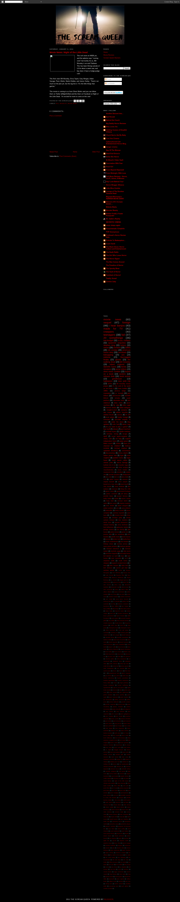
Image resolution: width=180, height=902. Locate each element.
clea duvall (107, 486)
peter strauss (107, 795)
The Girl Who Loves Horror (116, 255)
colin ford (115, 424)
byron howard (121, 615)
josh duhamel (117, 721)
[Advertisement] (68, 133)
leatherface (126, 539)
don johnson (127, 656)
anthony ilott (107, 601)
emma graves (125, 666)
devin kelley (108, 651)
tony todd (125, 477)
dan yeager (116, 635)
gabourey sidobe (122, 527)
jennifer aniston (125, 702)
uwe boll (112, 869)
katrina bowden (107, 733)
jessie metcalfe (116, 709)
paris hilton (106, 788)
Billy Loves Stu (112, 127)
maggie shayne (118, 749)
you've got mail (121, 568)
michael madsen (120, 448)
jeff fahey (124, 493)
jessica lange (120, 391)
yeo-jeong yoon (114, 886)
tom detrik (123, 862)
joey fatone (109, 711)
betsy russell (119, 510)
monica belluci (113, 773)
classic (119, 415)
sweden (107, 848)
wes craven (107, 412)
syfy (113, 848)
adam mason (114, 479)
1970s (110, 384)
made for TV (113, 328)
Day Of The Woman (113, 150)
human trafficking (123, 685)
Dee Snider (110, 505)
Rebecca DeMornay (117, 577)
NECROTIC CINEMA (113, 222)
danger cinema (111, 147)
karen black (127, 723)
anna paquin (122, 481)
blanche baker (119, 611)
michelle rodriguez (111, 771)
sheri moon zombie (111, 371)
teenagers (109, 334)
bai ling (113, 604)
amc (117, 508)
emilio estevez (113, 663)
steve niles (117, 843)
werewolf (111, 879)
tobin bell (124, 565)
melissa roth (106, 764)
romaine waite (119, 812)
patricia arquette (124, 788)
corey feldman (120, 486)
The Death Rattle (112, 252)
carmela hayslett (118, 513)
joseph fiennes (122, 496)
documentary (110, 453)
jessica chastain (118, 706)
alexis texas (125, 587)
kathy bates (107, 498)
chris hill (122, 625)
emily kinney (106, 666)
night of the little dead (121, 781)
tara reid (108, 477)
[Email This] (75, 101)
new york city (124, 381)
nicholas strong (112, 434)
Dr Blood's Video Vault (114, 160)
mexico (115, 764)
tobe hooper (114, 565)
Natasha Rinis (120, 575)
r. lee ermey (117, 800)
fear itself (106, 429)
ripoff (105, 436)
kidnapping (108, 355)
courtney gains (124, 632)
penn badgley (114, 792)
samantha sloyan (125, 824)
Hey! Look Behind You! (114, 182)
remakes (107, 369)
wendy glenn (118, 876)
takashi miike (120, 848)
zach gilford (124, 886)
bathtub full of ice (109, 465)
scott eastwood (115, 831)
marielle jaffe (119, 754)
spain (120, 838)
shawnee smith (108, 560)
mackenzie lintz (108, 472)
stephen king (109, 345)
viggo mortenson (119, 871)
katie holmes (124, 730)
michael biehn (122, 501)
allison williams (107, 592)
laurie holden (122, 470)
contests (105, 632)
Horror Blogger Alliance (115, 185)
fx (106, 673)
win (123, 355)
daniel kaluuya (126, 635)
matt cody (125, 757)
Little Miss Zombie (113, 188)
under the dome (117, 422)
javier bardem (124, 697)
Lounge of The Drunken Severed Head (115, 192)
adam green (124, 441)
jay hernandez (107, 699)
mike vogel (126, 405)
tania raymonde (115, 850)
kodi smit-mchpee (120, 737)
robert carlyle (109, 807)
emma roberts (123, 453)
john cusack (114, 714)
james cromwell (111, 493)
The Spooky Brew (112, 268)
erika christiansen (108, 668)
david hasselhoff (120, 644)
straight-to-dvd (112, 410)
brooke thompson (123, 613)
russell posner (114, 819)
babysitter (109, 510)
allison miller (124, 589)
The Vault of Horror (113, 272)
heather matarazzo (122, 680)
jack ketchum (125, 429)
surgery (120, 845)
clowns (118, 443)
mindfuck (120, 472)
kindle (116, 498)
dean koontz (121, 647)
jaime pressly (113, 692)
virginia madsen (125, 503)
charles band (119, 515)
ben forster (125, 606)
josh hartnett (126, 721)
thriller (105, 862)
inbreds (115, 429)
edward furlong (108, 525)
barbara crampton (123, 604)
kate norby (127, 725)
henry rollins (107, 682)
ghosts (118, 360)
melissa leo (125, 761)
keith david (118, 733)
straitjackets (126, 474)
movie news (72, 103)
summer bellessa (110, 845)
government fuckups (123, 491)
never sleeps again (113, 225)
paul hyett (115, 790)
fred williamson (108, 527)
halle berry (125, 675)
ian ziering (120, 529)
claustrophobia (108, 470)
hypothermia (106, 687)
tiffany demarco (113, 862)
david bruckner (124, 642)
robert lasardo (116, 809)
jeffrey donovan (119, 699)
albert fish (125, 582)
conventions (126, 451)
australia (105, 604)
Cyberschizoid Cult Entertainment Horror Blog (116, 143)
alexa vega (117, 584)
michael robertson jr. (113, 548)
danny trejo (126, 424)
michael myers (111, 431)
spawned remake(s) (110, 451)
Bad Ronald (110, 117)
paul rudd (123, 790)
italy (121, 690)
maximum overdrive (108, 759)
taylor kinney (109, 852)
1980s (127, 348)
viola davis (122, 874)
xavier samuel (119, 883)
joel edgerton (126, 709)
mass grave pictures (110, 546)
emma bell (116, 666)
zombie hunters (107, 888)
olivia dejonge (121, 783)
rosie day (106, 816)
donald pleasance (121, 522)
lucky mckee (126, 747)
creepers (108, 331)
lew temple (124, 541)
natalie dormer (124, 776)
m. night (108, 749)
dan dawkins (122, 520)
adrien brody (107, 582)
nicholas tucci (117, 778)
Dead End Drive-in (113, 153)
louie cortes (117, 747)
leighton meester (108, 745)
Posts (108, 79)
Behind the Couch (113, 120)
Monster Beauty (112, 210)
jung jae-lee (118, 723)
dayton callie (112, 647)
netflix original (107, 778)
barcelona (106, 606)
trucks (107, 867)
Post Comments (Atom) (68, 156)
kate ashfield (109, 725)
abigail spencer (124, 580)
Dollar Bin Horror (112, 157)
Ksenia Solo (126, 572)
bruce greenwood (108, 615)
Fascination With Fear (114, 163)
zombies (117, 348)
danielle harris (109, 367)
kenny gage (106, 735)
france (114, 671)
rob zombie (113, 350)
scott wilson (125, 831)
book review (125, 376)
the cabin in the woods (116, 855)
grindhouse (117, 379)
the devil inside (110, 857)
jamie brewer (114, 532)
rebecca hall (107, 804)
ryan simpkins (124, 819)
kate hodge (118, 725)
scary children (124, 340)
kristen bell (116, 539)
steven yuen (108, 462)
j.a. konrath (119, 393)
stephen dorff (124, 840)
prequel (121, 797)
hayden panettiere (122, 678)
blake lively (109, 611)
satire (105, 503)
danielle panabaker (122, 637)
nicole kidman (107, 781)
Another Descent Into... (114, 113)
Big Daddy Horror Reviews (116, 123)
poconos (116, 795)
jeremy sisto (121, 704)
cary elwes (111, 620)
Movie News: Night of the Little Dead (69, 52)
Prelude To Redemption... (115, 240)
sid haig (118, 439)
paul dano (106, 790)
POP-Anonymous (112, 232)
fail (123, 334)
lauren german (124, 742)
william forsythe (121, 412)
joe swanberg (119, 534)
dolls (119, 656)
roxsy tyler (122, 816)
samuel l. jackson (110, 826)
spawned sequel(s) (117, 343)
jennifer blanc (108, 496)
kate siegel (109, 728)
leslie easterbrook (112, 541)
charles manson (108, 623)
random (122, 374)
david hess (107, 522)
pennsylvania (124, 792)
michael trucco (115, 769)
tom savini (113, 503)
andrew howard (113, 596)
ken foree (126, 733)
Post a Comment (56, 116)
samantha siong (113, 824)
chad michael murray (122, 620)
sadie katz (106, 821)
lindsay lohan (108, 544)
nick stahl (126, 778)
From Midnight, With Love (116, 173)
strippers (106, 563)
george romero (108, 529)
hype (122, 455)
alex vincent (107, 584)
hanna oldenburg (108, 678)
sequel (107, 322)
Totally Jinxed (111, 278)
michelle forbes (126, 769)
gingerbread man (114, 673)
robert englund (117, 364)
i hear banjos (117, 325)
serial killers (121, 369)
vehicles (126, 869)
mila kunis (126, 551)
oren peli (125, 785)
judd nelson (108, 723)
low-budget (108, 340)
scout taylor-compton (119, 436)
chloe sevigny (123, 467)
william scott (112, 881)
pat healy (114, 788)
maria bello (125, 752)
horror (115, 682)
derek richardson (125, 649)
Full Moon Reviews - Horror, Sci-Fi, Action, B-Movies (116, 177)
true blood (114, 867)
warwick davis (109, 876)
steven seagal (126, 843)
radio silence (109, 802)
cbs (111, 515)
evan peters (110, 417)
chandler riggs (123, 465)
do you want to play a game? (117, 427)
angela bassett (108, 481)
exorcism (115, 489)
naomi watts (114, 776)
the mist (125, 859)
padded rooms (118, 458)
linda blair (110, 501)
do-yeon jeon (111, 656)
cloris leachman (110, 630)
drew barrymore (121, 658)
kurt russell (123, 740)
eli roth (127, 415)
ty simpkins (123, 867)
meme (106, 348)
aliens (116, 589)
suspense (127, 845)
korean (108, 539)
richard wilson (117, 804)
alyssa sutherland (119, 592)
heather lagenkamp (109, 680)
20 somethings (113, 337)
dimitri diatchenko (110, 654)
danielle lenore (110, 637)
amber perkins (108, 508)
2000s (120, 570)
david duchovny (108, 644)
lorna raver (108, 747)
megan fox (120, 759)
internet (115, 690)
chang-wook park (109, 467)
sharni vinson (107, 835)
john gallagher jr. (125, 714)
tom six (116, 477)
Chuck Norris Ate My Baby (116, 135)
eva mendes (120, 668)
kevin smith (125, 735)
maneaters (107, 393)
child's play (114, 625)
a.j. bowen (114, 580)
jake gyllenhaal (124, 692)
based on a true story (110, 484)
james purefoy (120, 694)
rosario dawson (113, 814)
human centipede (108, 685)
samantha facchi (117, 821)
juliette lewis (115, 537)
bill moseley (61, 103)
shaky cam (107, 439)
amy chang (113, 594)
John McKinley (116, 572)
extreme (106, 357)
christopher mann (125, 627)
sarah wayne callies (119, 460)
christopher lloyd (113, 627)
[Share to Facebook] (83, 101)
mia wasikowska (123, 764)
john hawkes (109, 716)
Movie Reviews (108, 55)
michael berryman (108, 766)
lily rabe (116, 405)
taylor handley (126, 850)
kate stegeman (119, 728)
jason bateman (113, 697)
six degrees (113, 838)
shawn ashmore (119, 835)
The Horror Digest (113, 259)
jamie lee (125, 532)
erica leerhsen (123, 525)
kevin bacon (126, 537)
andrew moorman (125, 596)
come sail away (123, 630)
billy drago (115, 608)
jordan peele (114, 718)
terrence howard (121, 852)
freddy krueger (123, 417)
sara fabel (111, 828)
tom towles (119, 864)
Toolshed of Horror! (113, 275)
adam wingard (123, 505)
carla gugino (115, 618)
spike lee (106, 840)
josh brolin (108, 721)
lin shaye (127, 745)
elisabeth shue (117, 661)
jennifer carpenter (110, 704)
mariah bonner (107, 754)
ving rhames (113, 874)
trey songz (128, 864)
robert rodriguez (124, 407)
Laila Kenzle (109, 575)
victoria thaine (107, 871)
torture (123, 345)
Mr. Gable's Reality (113, 219)
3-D (104, 479)
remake (117, 398)
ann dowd (109, 599)
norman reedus (111, 407)
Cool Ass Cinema (112, 138)
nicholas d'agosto (111, 553)
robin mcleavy (107, 812)
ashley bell (125, 601)
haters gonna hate (110, 455)
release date (109, 376)
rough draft (114, 816)
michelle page (115, 551)
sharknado (120, 833)
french (121, 671)
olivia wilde (117, 785)
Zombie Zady (111, 282)
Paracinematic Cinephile (115, 229)
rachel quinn (126, 800)
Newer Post (54, 152)
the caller (127, 855)
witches (121, 881)
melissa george (125, 546)
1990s (105, 391)
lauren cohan (125, 498)
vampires (124, 410)
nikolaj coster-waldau (109, 783)
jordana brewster (125, 718)
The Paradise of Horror (114, 265)
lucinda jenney (122, 544)
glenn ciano (110, 491)
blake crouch (108, 443)
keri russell (116, 735)
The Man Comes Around (115, 262)
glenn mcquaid (126, 673)
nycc (122, 556)
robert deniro (120, 807)
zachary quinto (108, 570)
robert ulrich (125, 809)
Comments (110, 83)
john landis (119, 716)
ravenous (118, 802)
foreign (126, 322)
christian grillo (117, 517)
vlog (129, 874)
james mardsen (108, 694)
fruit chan (127, 671)
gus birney (108, 675)
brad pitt (112, 613)
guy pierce (117, 675)
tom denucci (107, 568)
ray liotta (125, 802)
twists (123, 367)
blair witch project (126, 608)
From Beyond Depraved (115, 170)
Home (75, 152)
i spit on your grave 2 (119, 687)
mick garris (122, 771)
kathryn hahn (115, 730)
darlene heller (107, 639)
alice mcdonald (107, 589)
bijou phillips (106, 608)
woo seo (127, 881)
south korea (123, 560)
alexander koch (118, 400)
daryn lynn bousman (119, 639)
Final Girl (109, 167)
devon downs (118, 651)
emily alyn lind (124, 663)
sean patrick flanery (108, 833)
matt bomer (114, 757)
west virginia (120, 879)
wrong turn (109, 883)
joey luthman (120, 711)
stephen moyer (107, 843)
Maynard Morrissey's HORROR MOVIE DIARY (115, 198)
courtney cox (114, 632)
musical (122, 773)
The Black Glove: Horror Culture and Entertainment (116, 248)
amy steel (122, 594)
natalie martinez (124, 431)
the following (122, 857)
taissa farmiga (122, 462)
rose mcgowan (124, 814)
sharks (127, 833)
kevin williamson (108, 737)
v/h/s (119, 869)
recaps (125, 434)
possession (117, 395)
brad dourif (124, 484)
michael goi (120, 766)
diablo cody (127, 651)
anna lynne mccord (122, 599)
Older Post (96, 152)
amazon (125, 479)
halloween (108, 381)
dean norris (118, 403)
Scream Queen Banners (111, 58)
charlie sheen (119, 623)
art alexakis (116, 601)
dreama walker (110, 658)
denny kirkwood (113, 649)
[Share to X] (80, 101)
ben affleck (115, 606)
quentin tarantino (114, 474)
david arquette (113, 642)
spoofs (114, 840)
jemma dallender (114, 702)
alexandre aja (115, 587)
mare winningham (115, 752)
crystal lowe (106, 635)
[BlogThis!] (77, 101)
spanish (126, 838)
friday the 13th (125, 489)
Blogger (108, 899)
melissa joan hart (115, 761)
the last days (117, 859)
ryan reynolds (116, 558)
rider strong (127, 804)
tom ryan (111, 864)
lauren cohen (114, 742)
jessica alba (107, 534)
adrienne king (117, 582)
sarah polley (121, 828)
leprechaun (119, 745)
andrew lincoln (108, 415)
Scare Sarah (110, 244)
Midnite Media (111, 207)
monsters (106, 419)
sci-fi (126, 558)
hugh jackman (124, 682)
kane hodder (122, 388)
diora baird (120, 654)
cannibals (122, 352)
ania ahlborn (126, 508)
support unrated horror (119, 563)
